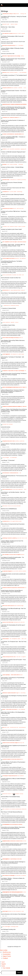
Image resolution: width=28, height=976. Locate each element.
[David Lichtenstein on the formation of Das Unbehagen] (14, 911)
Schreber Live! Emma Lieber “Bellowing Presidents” (12, 194)
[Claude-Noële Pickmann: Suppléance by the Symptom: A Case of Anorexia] (14, 742)
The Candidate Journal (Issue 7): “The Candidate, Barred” (14, 75)
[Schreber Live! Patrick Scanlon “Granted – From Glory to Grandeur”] (14, 87)
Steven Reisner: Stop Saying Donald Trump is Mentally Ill (13, 293)
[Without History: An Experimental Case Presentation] (14, 521)
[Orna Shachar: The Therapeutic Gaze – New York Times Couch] (14, 638)
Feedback (5, 958)
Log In (3, 962)
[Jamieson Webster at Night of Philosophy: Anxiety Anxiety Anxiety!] (14, 45)
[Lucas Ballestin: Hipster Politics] (9, 322)
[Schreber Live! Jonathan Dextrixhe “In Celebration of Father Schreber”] (14, 117)
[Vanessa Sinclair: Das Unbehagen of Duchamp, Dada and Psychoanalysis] (14, 692)
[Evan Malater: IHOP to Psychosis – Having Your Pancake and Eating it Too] (14, 13)
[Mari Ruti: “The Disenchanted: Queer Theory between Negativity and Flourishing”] (14, 55)
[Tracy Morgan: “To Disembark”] (9, 457)
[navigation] (14, 962)
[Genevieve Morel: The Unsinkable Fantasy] (12, 793)
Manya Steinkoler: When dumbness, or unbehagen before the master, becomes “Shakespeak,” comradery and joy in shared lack (13, 896)
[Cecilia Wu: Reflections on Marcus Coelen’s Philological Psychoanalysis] (14, 775)
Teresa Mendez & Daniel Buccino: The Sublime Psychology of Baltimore (11, 262)
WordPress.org (6, 952)
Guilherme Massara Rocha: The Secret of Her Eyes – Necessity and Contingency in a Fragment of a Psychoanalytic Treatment (13, 391)
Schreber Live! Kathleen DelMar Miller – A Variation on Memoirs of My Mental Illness (13, 137)
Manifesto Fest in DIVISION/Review (9, 508)
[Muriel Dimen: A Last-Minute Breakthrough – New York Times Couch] (14, 605)
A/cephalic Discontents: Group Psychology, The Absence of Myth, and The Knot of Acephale (13, 374)
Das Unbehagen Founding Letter (8, 929)
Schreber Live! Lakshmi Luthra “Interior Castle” (11, 229)
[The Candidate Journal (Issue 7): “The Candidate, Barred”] (14, 72)
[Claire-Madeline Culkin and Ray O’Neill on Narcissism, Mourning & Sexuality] (14, 337)
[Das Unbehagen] (2, 5)
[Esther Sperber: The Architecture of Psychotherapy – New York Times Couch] (14, 674)
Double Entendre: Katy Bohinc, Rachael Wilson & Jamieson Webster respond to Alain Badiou (11, 591)
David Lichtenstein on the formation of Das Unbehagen (13, 914)
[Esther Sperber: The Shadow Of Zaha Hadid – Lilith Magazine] (14, 354)
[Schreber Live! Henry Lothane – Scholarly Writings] (14, 164)
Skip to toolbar (3, 950)
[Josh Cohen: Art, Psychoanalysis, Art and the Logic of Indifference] (14, 622)
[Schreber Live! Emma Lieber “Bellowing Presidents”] (14, 191)
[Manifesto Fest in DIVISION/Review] (11, 505)
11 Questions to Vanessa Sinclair (8, 308)
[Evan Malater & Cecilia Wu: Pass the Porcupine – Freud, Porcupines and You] (14, 656)
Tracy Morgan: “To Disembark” (8, 460)
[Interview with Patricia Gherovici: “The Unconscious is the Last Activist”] (14, 472)
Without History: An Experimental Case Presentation (13, 524)
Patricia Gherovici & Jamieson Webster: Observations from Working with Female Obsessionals (13, 828)
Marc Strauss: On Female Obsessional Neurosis (11, 812)
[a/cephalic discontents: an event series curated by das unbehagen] (14, 571)
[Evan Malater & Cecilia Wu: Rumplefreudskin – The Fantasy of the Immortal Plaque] (14, 554)
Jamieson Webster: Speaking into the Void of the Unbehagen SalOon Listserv (12, 541)
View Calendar (6, 968)
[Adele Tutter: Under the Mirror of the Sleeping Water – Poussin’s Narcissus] (14, 709)
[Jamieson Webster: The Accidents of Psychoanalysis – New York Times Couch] (14, 759)
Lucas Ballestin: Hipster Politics (8, 325)
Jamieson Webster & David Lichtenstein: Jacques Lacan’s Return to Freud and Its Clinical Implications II (14, 844)
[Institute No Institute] (7, 424)
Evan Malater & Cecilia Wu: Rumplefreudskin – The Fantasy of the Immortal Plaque (12, 558)
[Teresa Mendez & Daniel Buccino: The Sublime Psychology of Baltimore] (14, 258)
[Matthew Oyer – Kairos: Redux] (9, 24)
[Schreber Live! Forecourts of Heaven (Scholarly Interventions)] (14, 179)
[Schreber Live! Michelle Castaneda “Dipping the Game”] (14, 149)
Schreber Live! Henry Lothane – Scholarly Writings (12, 167)
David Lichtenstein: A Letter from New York (10, 277)
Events (3, 966)
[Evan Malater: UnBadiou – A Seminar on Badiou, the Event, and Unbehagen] (14, 875)
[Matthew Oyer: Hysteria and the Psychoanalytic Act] (14, 727)
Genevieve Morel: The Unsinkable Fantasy (10, 796)
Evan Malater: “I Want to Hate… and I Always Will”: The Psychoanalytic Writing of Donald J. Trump (13, 245)
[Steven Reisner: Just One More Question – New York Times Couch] (14, 489)
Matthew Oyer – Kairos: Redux (8, 27)
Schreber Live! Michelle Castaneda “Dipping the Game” (13, 151)
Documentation (6, 954)
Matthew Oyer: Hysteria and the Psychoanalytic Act (12, 730)
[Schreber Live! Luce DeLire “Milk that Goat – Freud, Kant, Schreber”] (14, 208)
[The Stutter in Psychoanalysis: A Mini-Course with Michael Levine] (14, 33)
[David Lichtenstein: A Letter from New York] (12, 274)
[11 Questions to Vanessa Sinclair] (10, 305)
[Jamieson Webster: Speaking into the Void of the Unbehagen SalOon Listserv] (14, 538)
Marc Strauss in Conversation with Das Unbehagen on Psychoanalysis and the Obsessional (13, 862)
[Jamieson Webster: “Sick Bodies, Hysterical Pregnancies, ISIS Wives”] (14, 441)
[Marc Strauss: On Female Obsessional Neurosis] (13, 809)
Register (3, 964)
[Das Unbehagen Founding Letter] (9, 926)
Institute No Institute (5, 427)
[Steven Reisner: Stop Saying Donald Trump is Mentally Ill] (14, 290)
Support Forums (7, 956)
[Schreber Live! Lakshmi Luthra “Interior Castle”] (13, 226)
